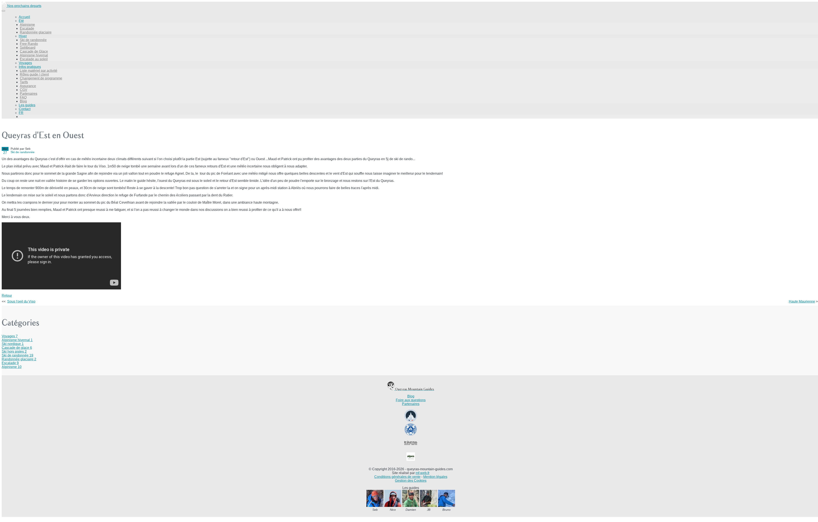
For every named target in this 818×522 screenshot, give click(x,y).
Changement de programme (41, 78)
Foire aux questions (411, 400)
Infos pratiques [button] (30, 67)
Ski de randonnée (33, 40)
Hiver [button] (23, 36)
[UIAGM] (410, 434)
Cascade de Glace (34, 51)
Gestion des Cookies (410, 480)
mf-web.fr (422, 473)
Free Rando (29, 44)
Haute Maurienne (802, 301)
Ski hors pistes (14, 351)
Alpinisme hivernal (34, 55)
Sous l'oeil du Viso (21, 301)
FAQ (23, 97)
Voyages (25, 63)
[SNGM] (410, 421)
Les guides (27, 105)
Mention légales (435, 477)
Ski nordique (13, 344)
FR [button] (21, 113)
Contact (24, 109)
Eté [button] (21, 21)
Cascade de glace (17, 347)
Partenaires (28, 93)
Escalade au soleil (34, 59)
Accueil (24, 17)
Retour (7, 295)
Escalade (27, 28)
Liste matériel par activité (38, 70)
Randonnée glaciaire (36, 32)
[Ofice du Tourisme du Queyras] (410, 448)
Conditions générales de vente (397, 477)
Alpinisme (27, 24)
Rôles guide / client (34, 74)
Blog (23, 101)
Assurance (28, 86)
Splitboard (27, 47)
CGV (23, 90)
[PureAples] (410, 462)
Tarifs (24, 82)
